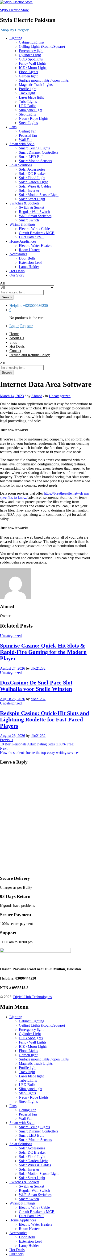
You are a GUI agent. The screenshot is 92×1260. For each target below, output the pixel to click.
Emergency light (31, 51)
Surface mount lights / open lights (44, 80)
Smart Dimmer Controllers (38, 152)
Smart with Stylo (21, 1123)
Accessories (18, 1233)
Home (14, 334)
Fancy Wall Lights (32, 63)
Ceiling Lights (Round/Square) (42, 46)
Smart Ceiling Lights (34, 148)
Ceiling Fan (27, 131)
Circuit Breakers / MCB (36, 233)
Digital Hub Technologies (32, 997)
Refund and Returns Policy (29, 355)
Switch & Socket (31, 207)
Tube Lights (28, 102)
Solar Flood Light (32, 178)
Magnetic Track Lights (36, 85)
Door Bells (27, 258)
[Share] (76, 5)
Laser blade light (31, 97)
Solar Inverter (29, 190)
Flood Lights (28, 72)
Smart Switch (29, 220)
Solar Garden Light (33, 182)
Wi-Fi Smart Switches (35, 216)
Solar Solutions (20, 1144)
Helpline (15, 306)
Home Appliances (22, 1220)
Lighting (15, 1017)
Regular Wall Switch (34, 212)
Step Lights (27, 114)
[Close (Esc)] (66, 5)
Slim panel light (30, 110)
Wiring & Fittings (22, 1203)
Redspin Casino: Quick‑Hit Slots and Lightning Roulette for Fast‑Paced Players (44, 719)
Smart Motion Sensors (35, 161)
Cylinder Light (30, 55)
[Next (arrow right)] (83, 630)
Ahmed (36, 396)
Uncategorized (60, 396)
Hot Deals (17, 271)
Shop (13, 342)
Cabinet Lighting (31, 42)
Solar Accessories (32, 169)
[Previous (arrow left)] (8, 630)
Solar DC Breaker (32, 174)
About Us (16, 338)
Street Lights (28, 123)
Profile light (27, 89)
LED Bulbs (27, 106)
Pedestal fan (28, 135)
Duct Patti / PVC (31, 237)
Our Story (16, 275)
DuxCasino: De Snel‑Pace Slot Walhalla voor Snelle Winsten (36, 686)
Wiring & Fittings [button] (22, 224)
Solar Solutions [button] (20, 165)
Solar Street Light (32, 199)
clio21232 (38, 668)
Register (26, 326)
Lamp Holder (29, 267)
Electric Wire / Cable (34, 229)
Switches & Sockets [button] (24, 203)
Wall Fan (25, 140)
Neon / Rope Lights (33, 118)
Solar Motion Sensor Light (39, 195)
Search (7, 297)
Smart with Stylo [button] (21, 144)
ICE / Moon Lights (33, 68)
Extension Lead (30, 262)
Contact (15, 351)
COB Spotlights (31, 59)
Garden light (28, 76)
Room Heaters (29, 250)
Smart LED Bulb (31, 157)
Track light (27, 93)
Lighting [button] (15, 38)
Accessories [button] (18, 254)
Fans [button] (13, 127)
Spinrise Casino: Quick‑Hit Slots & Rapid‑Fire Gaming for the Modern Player (43, 652)
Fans (13, 1106)
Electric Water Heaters (35, 246)
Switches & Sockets (24, 1182)
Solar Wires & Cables (35, 186)
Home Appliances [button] (22, 241)
